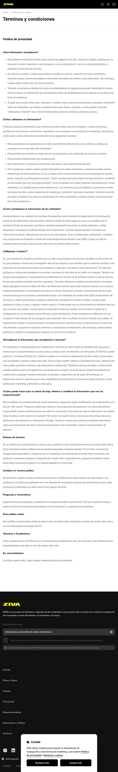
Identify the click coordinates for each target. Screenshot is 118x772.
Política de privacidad (21, 12)
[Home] (8, 4)
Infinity (6, 669)
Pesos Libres (10, 680)
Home (5, 12)
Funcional (8, 701)
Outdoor (7, 733)
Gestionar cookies (53, 755)
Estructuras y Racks (14, 722)
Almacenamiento (12, 712)
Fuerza (6, 691)
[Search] (102, 4)
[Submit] (111, 632)
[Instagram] (5, 750)
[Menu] (108, 4)
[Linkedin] (13, 750)
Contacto (7, 766)
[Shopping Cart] (114, 4)
